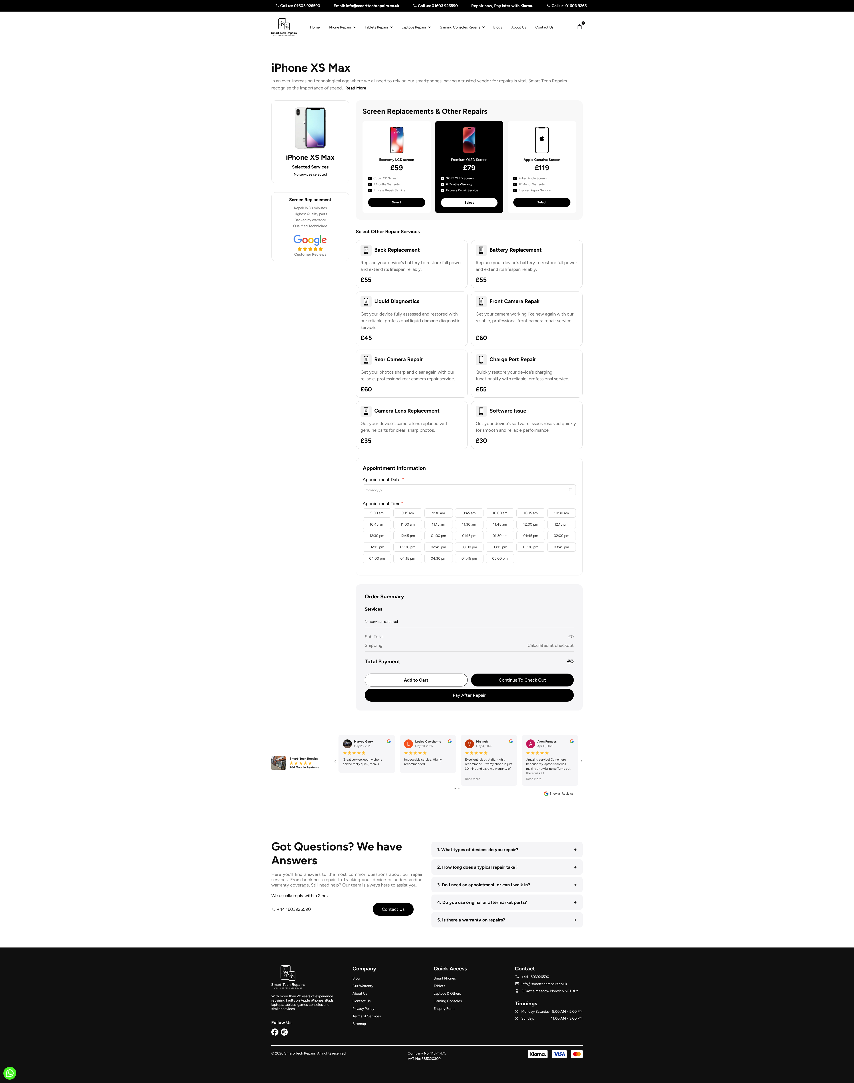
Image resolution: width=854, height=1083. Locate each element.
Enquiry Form (444, 1008)
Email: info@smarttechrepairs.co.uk (315, 5)
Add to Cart (416, 680)
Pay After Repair (469, 695)
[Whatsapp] (10, 1076)
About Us (359, 993)
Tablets (439, 986)
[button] (579, 27)
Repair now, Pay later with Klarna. (450, 5)
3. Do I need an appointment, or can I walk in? (507, 885)
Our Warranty (362, 986)
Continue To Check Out (522, 680)
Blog (356, 978)
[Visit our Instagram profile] (284, 1034)
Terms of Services (366, 1016)
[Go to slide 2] (458, 788)
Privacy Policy (363, 1008)
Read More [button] (472, 779)
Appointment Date (382, 479)
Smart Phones (445, 978)
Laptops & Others (447, 993)
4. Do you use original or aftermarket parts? (507, 902)
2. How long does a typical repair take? (507, 867)
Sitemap (359, 1024)
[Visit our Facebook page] (274, 1034)
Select (396, 202)
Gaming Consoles (448, 1001)
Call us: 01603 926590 (386, 5)
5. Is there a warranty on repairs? (507, 920)
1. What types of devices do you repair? (507, 849)
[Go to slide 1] (455, 788)
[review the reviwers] (389, 742)
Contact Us (393, 909)
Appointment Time (382, 503)
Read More (355, 88)
